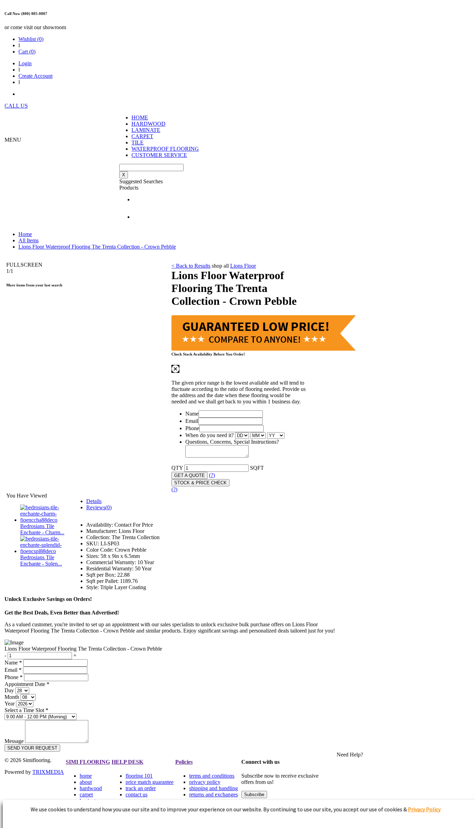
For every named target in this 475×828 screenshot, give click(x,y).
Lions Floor (243, 266)
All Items (28, 240)
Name (192, 414)
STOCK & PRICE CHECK (200, 482)
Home (25, 234)
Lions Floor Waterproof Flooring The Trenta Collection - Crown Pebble (97, 247)
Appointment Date (27, 684)
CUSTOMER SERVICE (159, 155)
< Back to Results (190, 266)
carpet (86, 794)
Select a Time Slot (26, 710)
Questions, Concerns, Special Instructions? (232, 442)
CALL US (16, 106)
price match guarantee (150, 782)
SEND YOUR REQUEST (32, 748)
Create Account (35, 76)
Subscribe (254, 794)
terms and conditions (211, 776)
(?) (212, 475)
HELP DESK (127, 762)
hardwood (91, 788)
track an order (141, 788)
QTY (177, 468)
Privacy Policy (424, 809)
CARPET (142, 136)
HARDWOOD (148, 124)
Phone (192, 428)
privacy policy (204, 782)
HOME (139, 117)
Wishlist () (30, 39)
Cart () (26, 52)
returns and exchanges (213, 794)
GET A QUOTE (189, 475)
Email (191, 421)
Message (14, 741)
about (86, 782)
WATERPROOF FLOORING (165, 149)
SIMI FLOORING (88, 762)
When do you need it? (209, 435)
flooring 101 (139, 776)
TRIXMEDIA (48, 772)
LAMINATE (145, 130)
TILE (137, 142)
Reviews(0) (99, 507)
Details (94, 501)
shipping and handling (213, 788)
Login (25, 63)
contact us (136, 794)
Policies (184, 762)
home (86, 776)
